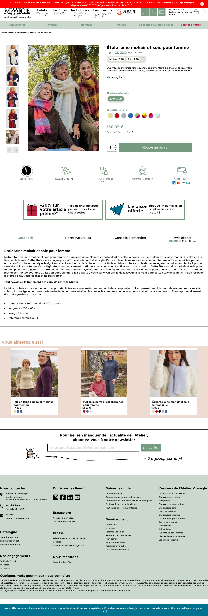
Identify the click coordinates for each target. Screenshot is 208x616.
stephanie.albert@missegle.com (69, 545)
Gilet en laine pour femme (172, 536)
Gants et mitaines (167, 511)
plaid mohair (6, 588)
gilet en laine (64, 585)
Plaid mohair (165, 525)
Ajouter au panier (155, 147)
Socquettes (164, 500)
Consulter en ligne (9, 537)
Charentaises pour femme (172, 518)
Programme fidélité (115, 542)
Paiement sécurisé (115, 531)
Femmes (12, 32)
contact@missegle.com (17, 518)
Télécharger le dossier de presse (69, 538)
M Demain (5, 568)
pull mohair (92, 585)
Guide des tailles (114, 493)
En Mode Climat (8, 561)
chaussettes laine (10, 583)
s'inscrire (150, 448)
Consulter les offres (62, 562)
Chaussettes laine (167, 508)
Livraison (110, 528)
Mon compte (112, 539)
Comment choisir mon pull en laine (123, 497)
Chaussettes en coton (169, 497)
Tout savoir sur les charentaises (121, 508)
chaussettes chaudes (30, 583)
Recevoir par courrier (10, 544)
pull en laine (48, 585)
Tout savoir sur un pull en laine (121, 504)
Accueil (4, 32)
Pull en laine (165, 529)
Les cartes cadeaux (168, 540)
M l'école (4, 564)
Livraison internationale (117, 549)
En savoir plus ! (115, 77)
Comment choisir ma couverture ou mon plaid (129, 500)
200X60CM (115, 98)
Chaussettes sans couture (171, 504)
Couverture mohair (168, 522)
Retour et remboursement (119, 535)
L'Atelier (42, 12)
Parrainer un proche (116, 546)
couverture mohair (189, 585)
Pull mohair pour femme (171, 532)
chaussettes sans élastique (149, 583)
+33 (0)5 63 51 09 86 (16, 509)
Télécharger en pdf (9, 541)
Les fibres (60, 12)
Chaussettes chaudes (169, 515)
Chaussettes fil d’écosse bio (172, 493)
